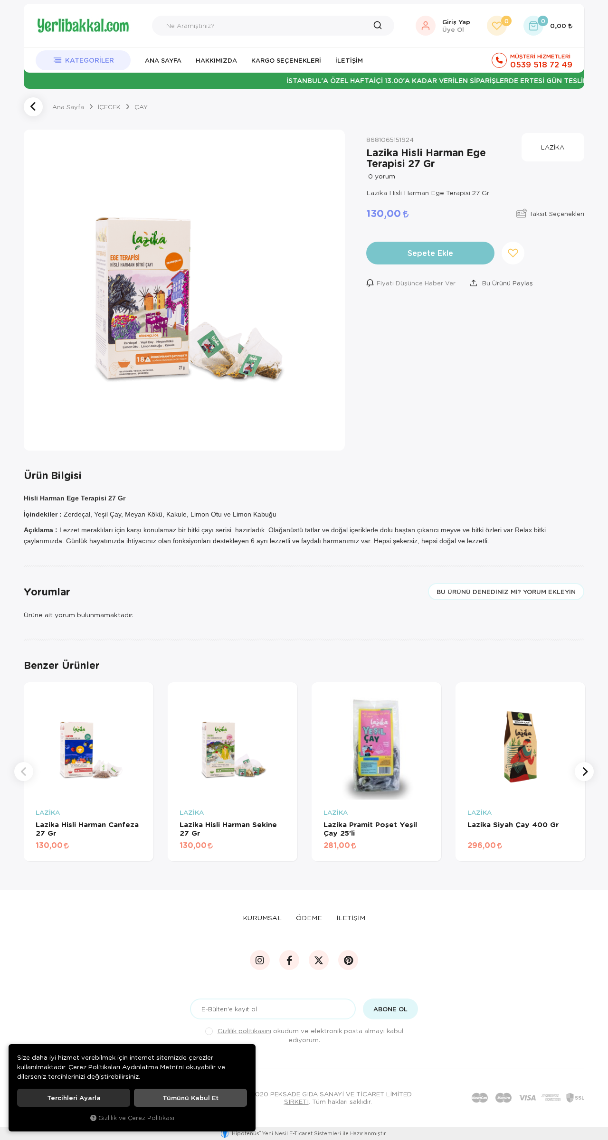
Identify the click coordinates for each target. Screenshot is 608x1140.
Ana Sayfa (163, 60)
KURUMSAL (262, 918)
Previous (23, 771)
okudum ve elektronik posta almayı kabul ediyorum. (310, 1035)
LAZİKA (48, 812)
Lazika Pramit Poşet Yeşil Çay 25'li (370, 828)
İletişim (349, 60)
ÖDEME (309, 918)
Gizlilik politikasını (244, 1031)
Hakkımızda (216, 60)
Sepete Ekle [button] (430, 253)
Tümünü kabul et (190, 1097)
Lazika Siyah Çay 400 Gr (513, 824)
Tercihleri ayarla (74, 1097)
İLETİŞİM (350, 918)
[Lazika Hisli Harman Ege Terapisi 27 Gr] (184, 290)
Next (584, 771)
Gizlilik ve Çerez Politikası (136, 1117)
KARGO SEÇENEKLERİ (286, 60)
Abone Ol (390, 1009)
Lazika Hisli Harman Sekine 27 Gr (228, 828)
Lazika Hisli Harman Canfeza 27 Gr (87, 828)
